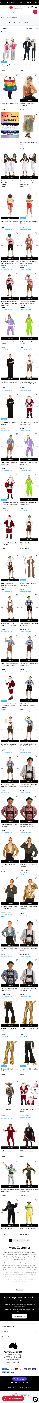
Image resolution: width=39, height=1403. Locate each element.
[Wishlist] (32, 7)
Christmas (7, 1257)
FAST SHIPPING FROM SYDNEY (25, 2)
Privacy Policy (15, 1393)
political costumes (30, 1272)
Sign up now (18, 1316)
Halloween (17, 1259)
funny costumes (29, 1270)
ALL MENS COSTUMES (12, 17)
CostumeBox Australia (16, 1387)
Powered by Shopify (26, 1387)
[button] (3, 7)
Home (4, 17)
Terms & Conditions (23, 1393)
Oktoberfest (28, 1257)
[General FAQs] (28, 7)
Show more (19, 1290)
